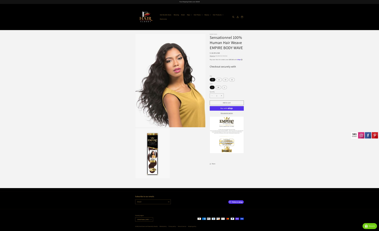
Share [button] (213, 164)
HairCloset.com (143, 226)
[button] (189, 15)
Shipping (212, 56)
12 (219, 80)
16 (232, 80)
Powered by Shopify (153, 226)
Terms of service (182, 226)
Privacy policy (172, 226)
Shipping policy (192, 226)
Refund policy (163, 226)
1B (218, 87)
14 (225, 80)
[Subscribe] (168, 202)
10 (212, 80)
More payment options (227, 113)
